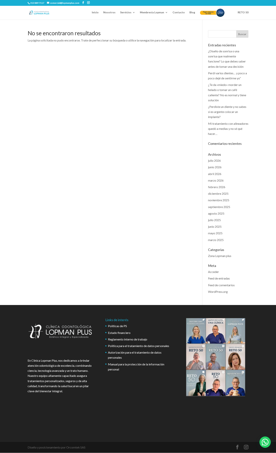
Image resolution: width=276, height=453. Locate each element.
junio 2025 (215, 226)
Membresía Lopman (152, 12)
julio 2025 (214, 220)
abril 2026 (214, 174)
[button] (265, 442)
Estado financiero (119, 332)
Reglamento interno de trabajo (127, 339)
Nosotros (109, 12)
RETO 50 (243, 12)
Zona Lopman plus (219, 256)
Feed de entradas (219, 278)
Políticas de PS (117, 326)
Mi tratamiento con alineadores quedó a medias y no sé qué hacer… (228, 128)
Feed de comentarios (221, 285)
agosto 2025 (216, 213)
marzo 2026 (216, 180)
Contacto (179, 12)
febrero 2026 (216, 187)
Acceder (213, 271)
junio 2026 (215, 167)
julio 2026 (214, 160)
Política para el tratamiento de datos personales (138, 346)
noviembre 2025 (218, 200)
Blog (192, 12)
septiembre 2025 (219, 207)
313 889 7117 (37, 3)
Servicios (125, 12)
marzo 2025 (216, 240)
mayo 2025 (215, 233)
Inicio (95, 12)
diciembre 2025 (218, 193)
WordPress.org (218, 291)
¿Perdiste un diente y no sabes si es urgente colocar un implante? (227, 112)
